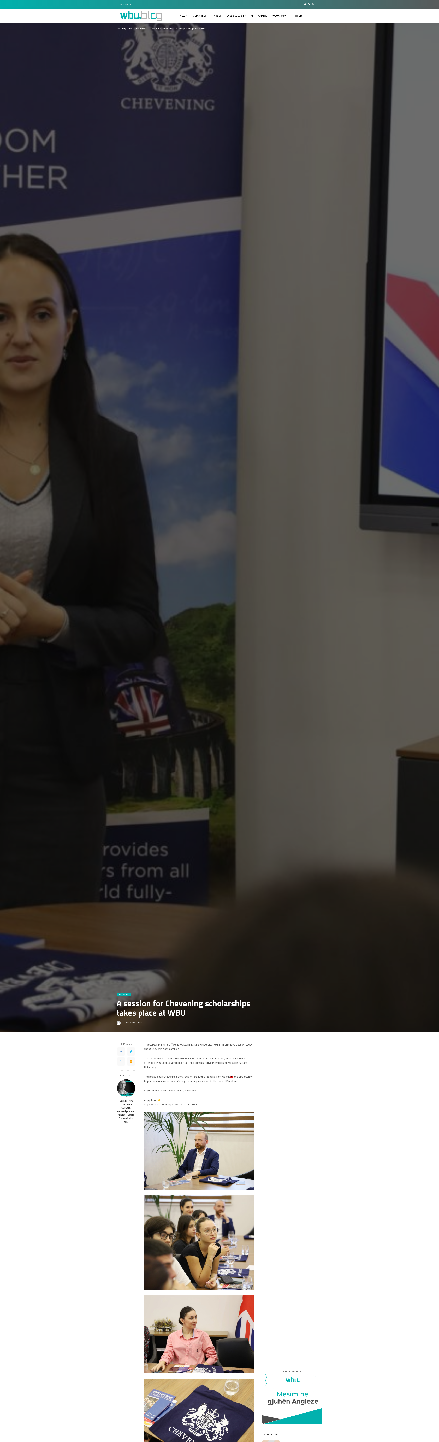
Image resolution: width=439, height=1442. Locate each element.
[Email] (131, 1061)
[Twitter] (305, 4)
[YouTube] (317, 4)
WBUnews (124, 994)
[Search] (316, 16)
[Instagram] (309, 4)
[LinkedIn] (313, 4)
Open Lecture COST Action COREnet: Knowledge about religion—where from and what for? (126, 1111)
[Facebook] (301, 4)
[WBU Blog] (141, 16)
